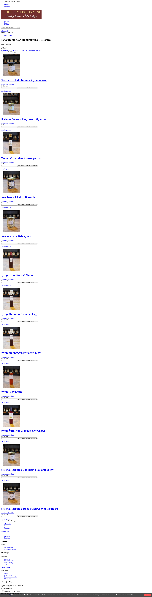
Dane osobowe (8, 575)
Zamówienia (7, 578)
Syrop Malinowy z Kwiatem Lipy (21, 352)
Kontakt (6, 24)
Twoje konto (5, 567)
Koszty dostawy (8, 559)
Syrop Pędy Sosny (11, 391)
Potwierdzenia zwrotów (10, 577)
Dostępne (3, 50)
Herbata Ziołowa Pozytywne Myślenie (23, 119)
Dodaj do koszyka (27, 87)
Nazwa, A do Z (10, 50)
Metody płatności (9, 562)
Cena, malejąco (36, 50)
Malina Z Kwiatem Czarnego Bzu (21, 158)
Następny (7, 528)
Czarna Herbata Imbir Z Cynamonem (24, 80)
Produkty (6, 21)
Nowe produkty (8, 547)
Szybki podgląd (6, 91)
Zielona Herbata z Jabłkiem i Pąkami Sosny (27, 469)
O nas (5, 23)
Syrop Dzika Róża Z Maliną (17, 275)
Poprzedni (7, 524)
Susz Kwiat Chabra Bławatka (18, 197)
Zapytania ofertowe (9, 564)
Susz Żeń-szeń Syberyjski (16, 236)
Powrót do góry (6, 531)
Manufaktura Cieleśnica (7, 84)
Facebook (7, 4)
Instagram (7, 6)
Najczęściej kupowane (10, 549)
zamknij (147, 594)
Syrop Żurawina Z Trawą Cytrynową (23, 430)
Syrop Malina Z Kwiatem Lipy (19, 313)
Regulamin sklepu (9, 560)
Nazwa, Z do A (19, 50)
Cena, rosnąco (28, 50)
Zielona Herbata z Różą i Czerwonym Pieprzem (29, 508)
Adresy (6, 573)
